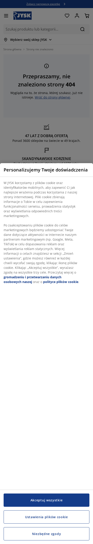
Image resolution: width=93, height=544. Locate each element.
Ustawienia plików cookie (46, 517)
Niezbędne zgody (46, 534)
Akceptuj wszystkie (46, 500)
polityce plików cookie (60, 282)
